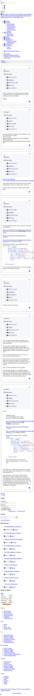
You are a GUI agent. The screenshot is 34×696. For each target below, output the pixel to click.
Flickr (5, 679)
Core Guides (7, 627)
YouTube (6, 680)
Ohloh (5, 682)
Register (9, 48)
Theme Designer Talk (17, 17)
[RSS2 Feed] (5, 690)
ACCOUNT (8, 45)
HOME (7, 21)
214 (13, 126)
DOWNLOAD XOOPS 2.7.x (12, 51)
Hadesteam (11, 80)
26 (29, 316)
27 (29, 387)
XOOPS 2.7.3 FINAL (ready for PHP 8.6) (13, 539)
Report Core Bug (8, 670)
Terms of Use (4, 689)
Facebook (6, 676)
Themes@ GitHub (8, 638)
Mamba (16, 529)
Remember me (6, 508)
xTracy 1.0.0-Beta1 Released (10, 584)
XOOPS (7, 22)
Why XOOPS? (11, 25)
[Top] (29, 101)
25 (29, 279)
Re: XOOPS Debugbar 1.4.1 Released (12, 526)
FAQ (5, 626)
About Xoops (7, 611)
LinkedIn (6, 678)
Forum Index (5, 14)
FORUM (7, 32)
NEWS (7, 37)
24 (29, 200)
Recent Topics (10, 35)
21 (29, 67)
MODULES (8, 39)
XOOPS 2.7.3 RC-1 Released (10, 564)
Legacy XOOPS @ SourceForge (12, 654)
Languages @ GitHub (9, 639)
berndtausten (11, 292)
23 (29, 153)
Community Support (23, 14)
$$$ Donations (7, 661)
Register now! (12, 511)
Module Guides (8, 629)
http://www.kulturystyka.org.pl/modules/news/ (14, 235)
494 (13, 332)
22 (29, 109)
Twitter (5, 683)
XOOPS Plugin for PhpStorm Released (13, 558)
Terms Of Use (10, 28)
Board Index (10, 34)
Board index (7, 53)
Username (3, 501)
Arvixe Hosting (25, 689)
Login (8, 47)
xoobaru (10, 327)
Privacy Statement (11, 29)
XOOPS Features (11, 27)
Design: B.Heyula (17, 693)
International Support (25, 15)
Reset (9, 509)
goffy (13, 536)
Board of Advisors (8, 614)
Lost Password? (21, 511)
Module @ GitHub (11, 41)
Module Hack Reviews (6, 17)
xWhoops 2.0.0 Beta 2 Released (11, 577)
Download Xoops (8, 635)
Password (3, 504)
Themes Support (9, 15)
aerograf (10, 121)
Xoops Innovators (8, 615)
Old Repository (11, 42)
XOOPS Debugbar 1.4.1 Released (11, 571)
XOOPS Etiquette (8, 618)
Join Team (6, 663)
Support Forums (8, 640)
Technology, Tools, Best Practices (12, 56)
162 (13, 85)
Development (16, 15)
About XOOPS (11, 24)
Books (5, 624)
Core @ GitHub (8, 648)
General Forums (13, 14)
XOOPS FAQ (8, 44)
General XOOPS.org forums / (11, 55)
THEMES (8, 38)
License (9, 31)
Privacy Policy (11, 689)
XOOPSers (6, 617)
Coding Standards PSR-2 (10, 655)
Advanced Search (5, 520)
